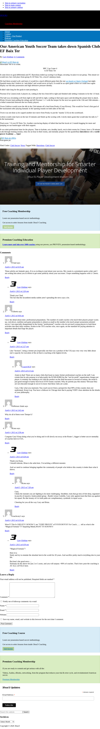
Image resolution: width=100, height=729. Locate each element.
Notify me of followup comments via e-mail (20, 601)
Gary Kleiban (22, 287)
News (23, 145)
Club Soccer (15, 145)
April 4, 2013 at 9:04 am (14, 316)
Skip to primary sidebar (14, 7)
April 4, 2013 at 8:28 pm (19, 457)
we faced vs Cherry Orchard (77, 81)
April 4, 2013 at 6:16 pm (14, 520)
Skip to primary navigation (15, 3)
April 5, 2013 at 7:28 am (24, 487)
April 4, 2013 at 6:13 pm (24, 371)
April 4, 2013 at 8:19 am (14, 267)
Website (3, 615)
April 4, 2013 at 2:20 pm (19, 291)
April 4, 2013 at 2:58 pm (14, 432)
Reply (7, 277)
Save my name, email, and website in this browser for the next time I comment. (33, 619)
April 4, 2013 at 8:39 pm (19, 545)
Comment (4, 597)
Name (3, 606)
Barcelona (40, 145)
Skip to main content (13, 5)
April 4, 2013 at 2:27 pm (19, 347)
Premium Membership (11, 679)
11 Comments (19, 57)
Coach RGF (26, 367)
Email (3, 610)
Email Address (8, 695)
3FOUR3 (3, 15)
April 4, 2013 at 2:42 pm (14, 410)
